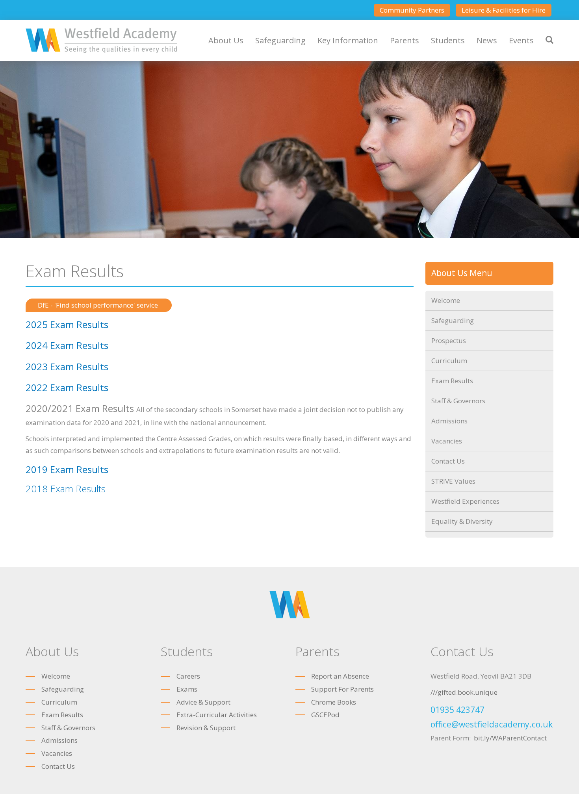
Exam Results (452, 380)
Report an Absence (340, 676)
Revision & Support (206, 727)
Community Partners (412, 10)
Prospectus (448, 340)
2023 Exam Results (67, 366)
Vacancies (446, 440)
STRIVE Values (453, 481)
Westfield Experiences (465, 501)
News (487, 40)
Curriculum (449, 360)
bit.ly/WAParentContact (510, 737)
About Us (225, 40)
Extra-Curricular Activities (216, 714)
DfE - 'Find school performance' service (99, 305)
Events (521, 40)
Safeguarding (280, 40)
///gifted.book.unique (464, 692)
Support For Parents (342, 689)
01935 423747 (457, 709)
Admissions (449, 420)
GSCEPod (325, 714)
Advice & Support (203, 702)
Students (448, 40)
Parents (404, 40)
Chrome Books (333, 702)
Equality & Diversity (462, 521)
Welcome (445, 300)
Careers (188, 676)
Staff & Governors (458, 400)
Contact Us (448, 461)
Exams (186, 689)
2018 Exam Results (66, 488)
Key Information (347, 40)
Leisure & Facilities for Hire (504, 10)
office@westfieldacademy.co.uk (492, 724)
